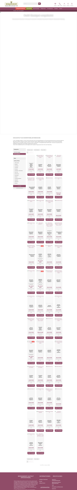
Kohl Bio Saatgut (17, 152)
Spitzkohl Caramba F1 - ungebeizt (58, 255)
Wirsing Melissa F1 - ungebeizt (49, 165)
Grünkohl (16, 167)
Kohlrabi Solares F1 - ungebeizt (31, 399)
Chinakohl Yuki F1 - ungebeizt (40, 376)
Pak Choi (16, 172)
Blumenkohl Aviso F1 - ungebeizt (58, 188)
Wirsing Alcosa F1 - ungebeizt (31, 328)
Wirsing (16, 183)
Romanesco (17, 173)
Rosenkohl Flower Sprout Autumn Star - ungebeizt (31, 165)
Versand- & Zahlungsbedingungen (56, 480)
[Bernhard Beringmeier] (11, 3)
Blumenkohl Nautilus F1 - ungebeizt (40, 233)
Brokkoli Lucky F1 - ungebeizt (49, 399)
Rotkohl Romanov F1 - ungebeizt (58, 306)
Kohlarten (17, 160)
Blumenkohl (17, 162)
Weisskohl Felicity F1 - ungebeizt (40, 399)
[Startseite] (14, 8)
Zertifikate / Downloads (43, 479)
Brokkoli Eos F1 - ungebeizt (31, 421)
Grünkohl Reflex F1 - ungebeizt (49, 351)
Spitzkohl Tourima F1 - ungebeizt (40, 306)
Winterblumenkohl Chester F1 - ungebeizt (32, 255)
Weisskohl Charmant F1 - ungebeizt (58, 421)
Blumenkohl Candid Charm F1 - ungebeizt (31, 210)
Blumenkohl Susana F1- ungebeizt (58, 210)
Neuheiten (29, 8)
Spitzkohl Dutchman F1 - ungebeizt (40, 280)
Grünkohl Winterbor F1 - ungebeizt (58, 351)
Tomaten (56, 8)
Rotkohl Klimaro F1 (49, 306)
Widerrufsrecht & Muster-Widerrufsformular (56, 483)
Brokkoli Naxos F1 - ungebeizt (40, 421)
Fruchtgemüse (50, 8)
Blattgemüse (43, 8)
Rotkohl (16, 176)
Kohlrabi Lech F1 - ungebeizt (49, 376)
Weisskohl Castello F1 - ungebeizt (31, 280)
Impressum (54, 488)
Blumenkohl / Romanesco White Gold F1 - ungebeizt (49, 233)
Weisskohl (16, 181)
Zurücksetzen (19, 188)
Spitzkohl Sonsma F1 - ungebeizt (31, 306)
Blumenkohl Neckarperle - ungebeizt (58, 165)
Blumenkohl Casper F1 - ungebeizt (40, 210)
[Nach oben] (74, 488)
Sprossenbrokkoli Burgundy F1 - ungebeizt (32, 188)
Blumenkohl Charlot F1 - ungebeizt (49, 210)
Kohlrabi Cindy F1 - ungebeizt (49, 188)
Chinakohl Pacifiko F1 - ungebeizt (40, 188)
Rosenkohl (16, 175)
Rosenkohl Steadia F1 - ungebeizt (40, 351)
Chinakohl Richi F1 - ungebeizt (31, 376)
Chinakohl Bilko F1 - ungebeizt (40, 165)
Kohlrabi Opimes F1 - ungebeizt (58, 376)
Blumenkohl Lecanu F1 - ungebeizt (31, 233)
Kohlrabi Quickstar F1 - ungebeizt (31, 444)
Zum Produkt (31, 174)
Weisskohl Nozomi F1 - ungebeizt (49, 280)
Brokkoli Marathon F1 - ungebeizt (40, 255)
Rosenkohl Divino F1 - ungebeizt (58, 328)
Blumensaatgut (36, 8)
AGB (53, 485)
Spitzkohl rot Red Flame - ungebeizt (40, 328)
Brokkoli (16, 164)
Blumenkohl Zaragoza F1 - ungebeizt (40, 444)
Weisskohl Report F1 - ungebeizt (59, 280)
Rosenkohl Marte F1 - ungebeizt (31, 351)
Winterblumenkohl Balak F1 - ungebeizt (59, 233)
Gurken (60, 8)
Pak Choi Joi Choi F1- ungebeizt (58, 399)
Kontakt (40, 481)
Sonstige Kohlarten (18, 178)
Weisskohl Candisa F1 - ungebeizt (49, 421)
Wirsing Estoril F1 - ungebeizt (49, 328)
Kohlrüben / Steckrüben (19, 170)
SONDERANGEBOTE (20, 8)
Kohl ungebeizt (17, 153)
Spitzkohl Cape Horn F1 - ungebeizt (49, 255)
